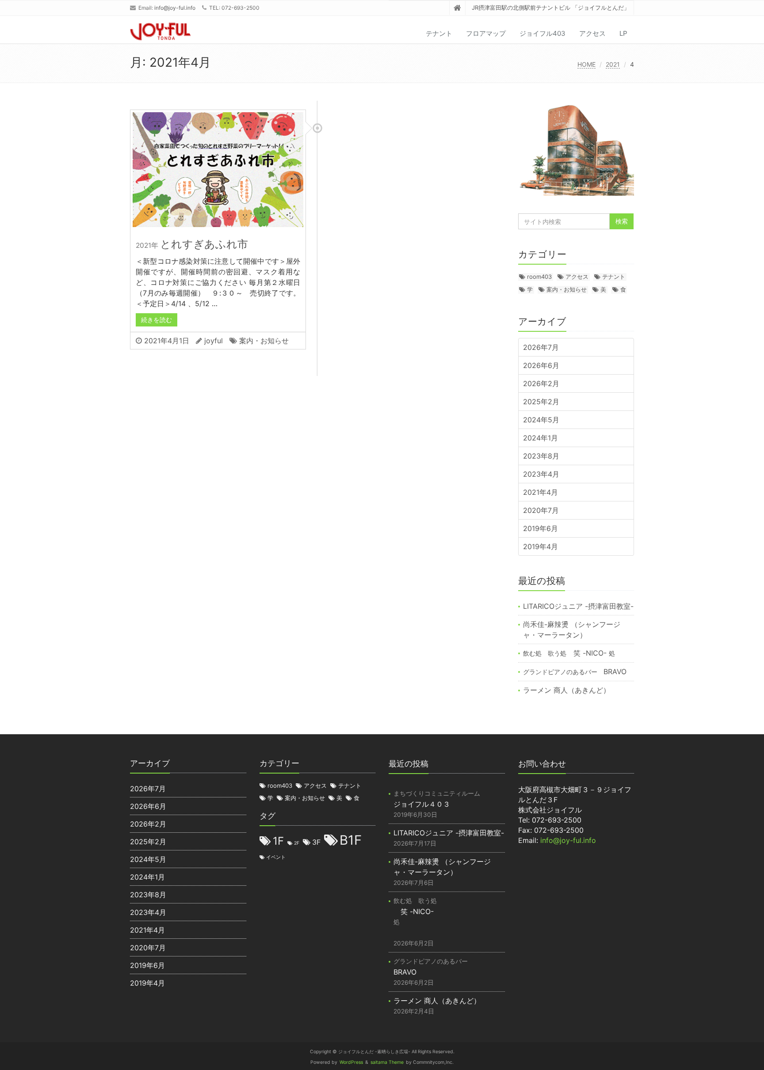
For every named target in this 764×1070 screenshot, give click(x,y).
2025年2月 (541, 401)
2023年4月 (541, 474)
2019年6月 (540, 528)
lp (623, 33)
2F (296, 843)
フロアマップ (486, 33)
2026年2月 (541, 383)
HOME (586, 64)
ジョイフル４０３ (439, 799)
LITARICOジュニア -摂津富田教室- (578, 606)
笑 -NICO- (569, 653)
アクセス (592, 33)
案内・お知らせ (264, 340)
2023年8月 (541, 456)
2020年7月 (541, 510)
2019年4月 (540, 546)
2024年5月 (541, 419)
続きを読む (156, 319)
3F (316, 842)
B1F (351, 840)
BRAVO (574, 671)
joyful (213, 340)
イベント (276, 857)
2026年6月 (541, 365)
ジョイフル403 (542, 33)
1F (278, 841)
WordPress (351, 1062)
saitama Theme (387, 1062)
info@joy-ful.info (174, 7)
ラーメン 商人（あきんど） (566, 690)
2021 (613, 64)
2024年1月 (540, 437)
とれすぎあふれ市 (192, 244)
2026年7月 (541, 347)
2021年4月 (540, 492)
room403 (539, 276)
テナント (439, 33)
